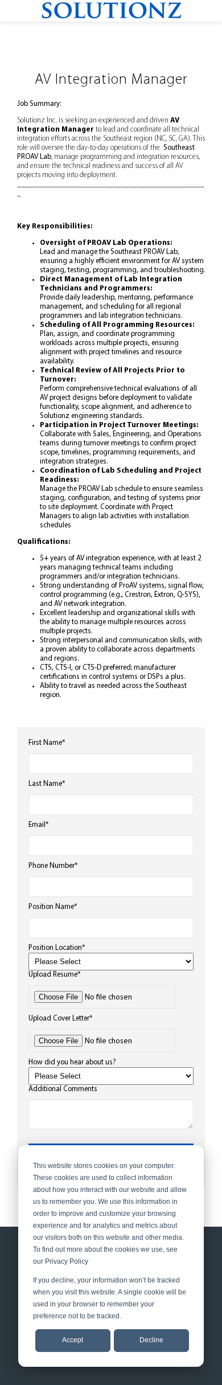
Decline (151, 1340)
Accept (72, 1340)
